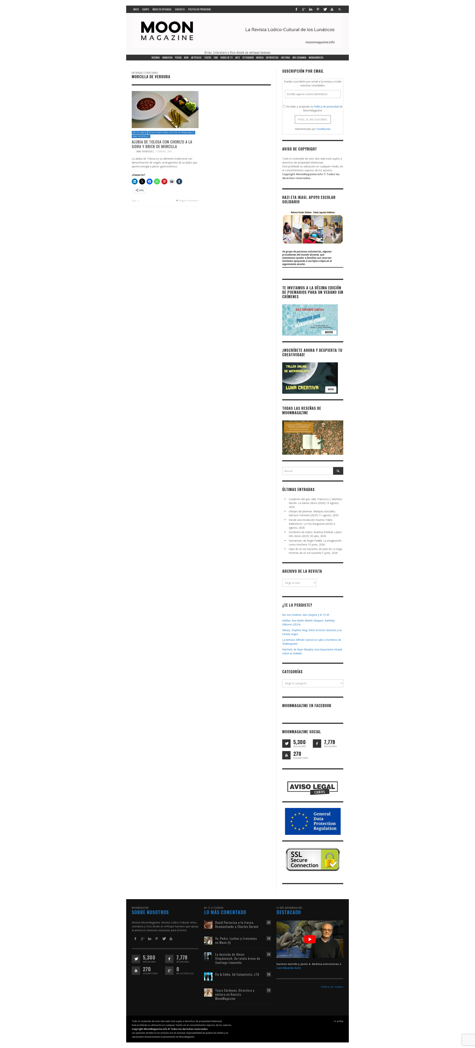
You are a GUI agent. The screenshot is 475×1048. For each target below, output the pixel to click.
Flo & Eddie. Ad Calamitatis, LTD (237, 974)
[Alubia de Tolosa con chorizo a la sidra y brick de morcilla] (165, 109)
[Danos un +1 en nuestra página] (169, 970)
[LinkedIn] (310, 9)
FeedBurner (324, 129)
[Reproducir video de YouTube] (309, 939)
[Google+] (303, 9)
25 (268, 922)
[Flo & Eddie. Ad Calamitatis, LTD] (208, 976)
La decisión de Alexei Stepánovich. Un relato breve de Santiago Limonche (237, 958)
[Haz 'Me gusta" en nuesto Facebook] (317, 743)
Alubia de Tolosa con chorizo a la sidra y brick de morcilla (162, 144)
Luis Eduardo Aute (288, 968)
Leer (134, 200)
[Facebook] (296, 9)
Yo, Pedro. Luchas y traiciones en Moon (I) (236, 940)
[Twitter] (324, 9)
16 (268, 938)
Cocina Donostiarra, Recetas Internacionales (171, 132)
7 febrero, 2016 (163, 151)
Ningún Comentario (188, 200)
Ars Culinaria (139, 132)
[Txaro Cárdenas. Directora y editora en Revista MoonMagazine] (208, 992)
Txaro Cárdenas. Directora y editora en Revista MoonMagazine (234, 994)
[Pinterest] (317, 9)
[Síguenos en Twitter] (286, 743)
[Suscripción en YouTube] (286, 755)
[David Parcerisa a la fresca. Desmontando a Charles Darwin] (208, 924)
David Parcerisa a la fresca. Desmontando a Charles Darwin (236, 924)
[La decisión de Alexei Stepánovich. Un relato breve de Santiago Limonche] (208, 956)
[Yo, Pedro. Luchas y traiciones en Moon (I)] (208, 940)
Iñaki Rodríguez (141, 136)
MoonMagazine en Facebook (306, 705)
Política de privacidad (326, 106)
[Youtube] (331, 9)
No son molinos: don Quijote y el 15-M (305, 614)
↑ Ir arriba (338, 1021)
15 (268, 990)
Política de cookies (332, 987)
